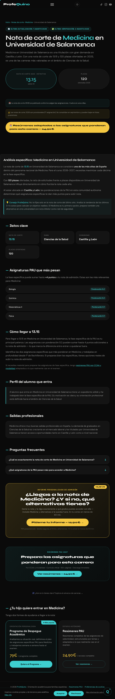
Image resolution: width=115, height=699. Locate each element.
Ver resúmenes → (84, 664)
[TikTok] (101, 4)
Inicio (8, 22)
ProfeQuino (21, 687)
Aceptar (61, 693)
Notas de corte (17, 22)
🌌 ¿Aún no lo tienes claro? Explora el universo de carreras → (57, 593)
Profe (16, 4)
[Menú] (52, 4)
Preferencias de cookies (95, 687)
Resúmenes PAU (76, 687)
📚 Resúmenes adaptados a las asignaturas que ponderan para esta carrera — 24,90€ (57, 127)
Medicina (29, 22)
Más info (8, 695)
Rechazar (76, 693)
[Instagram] (106, 4)
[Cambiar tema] (77, 4)
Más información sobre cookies (98, 692)
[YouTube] (110, 4)
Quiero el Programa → (31, 664)
